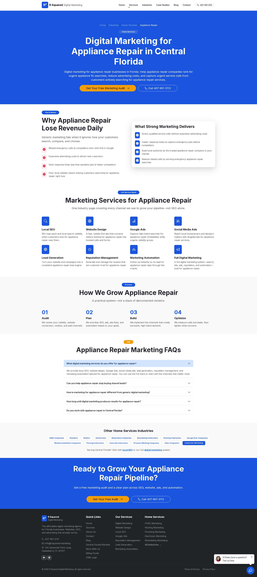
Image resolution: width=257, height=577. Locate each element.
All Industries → (153, 544)
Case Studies (162, 5)
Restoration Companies (121, 438)
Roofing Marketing (154, 527)
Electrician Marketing (155, 536)
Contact (187, 5)
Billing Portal (92, 553)
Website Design (96, 229)
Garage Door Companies (197, 438)
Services (90, 527)
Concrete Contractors (118, 443)
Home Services (129, 25)
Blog (176, 5)
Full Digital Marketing (187, 257)
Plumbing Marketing (155, 531)
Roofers (86, 438)
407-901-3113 (206, 5)
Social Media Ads (185, 229)
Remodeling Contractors (147, 438)
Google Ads (138, 229)
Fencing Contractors (95, 443)
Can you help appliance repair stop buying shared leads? (97, 383)
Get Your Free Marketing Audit (106, 88)
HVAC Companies (56, 438)
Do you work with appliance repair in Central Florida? (94, 410)
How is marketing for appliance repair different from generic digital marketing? (108, 392)
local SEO (128, 450)
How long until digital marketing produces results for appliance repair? (104, 401)
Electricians (101, 438)
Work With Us (93, 549)
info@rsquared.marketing (58, 543)
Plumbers (74, 438)
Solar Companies (172, 443)
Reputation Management (102, 257)
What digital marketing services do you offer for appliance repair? (101, 363)
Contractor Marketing (194, 443)
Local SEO (48, 229)
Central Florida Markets (98, 544)
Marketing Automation (145, 257)
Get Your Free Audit (106, 499)
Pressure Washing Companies (146, 443)
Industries (147, 5)
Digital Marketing (123, 523)
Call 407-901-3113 (159, 88)
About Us (91, 531)
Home (122, 5)
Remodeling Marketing (156, 540)
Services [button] (133, 5)
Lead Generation (52, 257)
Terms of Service (192, 569)
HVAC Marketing (153, 523)
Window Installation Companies (67, 443)
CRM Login (91, 557)
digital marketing (153, 450)
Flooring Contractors (172, 438)
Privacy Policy (209, 569)
